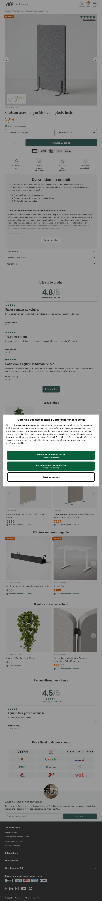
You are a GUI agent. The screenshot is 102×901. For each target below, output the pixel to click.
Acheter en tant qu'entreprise (51, 455)
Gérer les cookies (51, 477)
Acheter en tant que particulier (51, 466)
